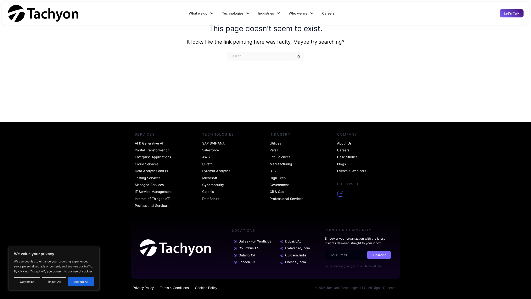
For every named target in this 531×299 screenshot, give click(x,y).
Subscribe (379, 255)
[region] (54, 269)
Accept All (81, 281)
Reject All (54, 281)
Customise (27, 281)
